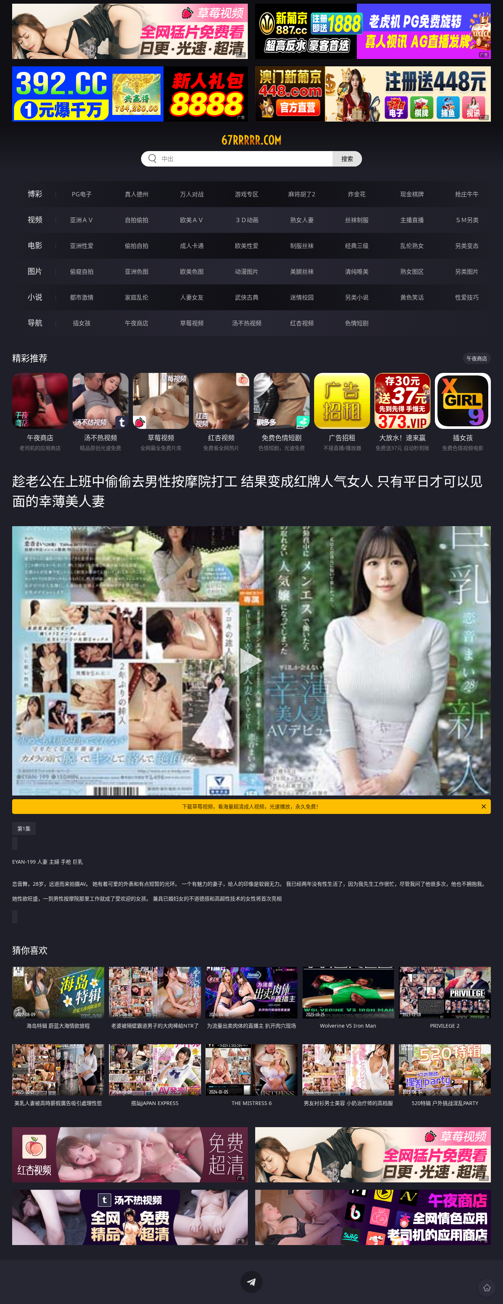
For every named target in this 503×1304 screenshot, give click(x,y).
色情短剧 (357, 323)
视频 (35, 220)
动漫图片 (246, 272)
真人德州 (136, 194)
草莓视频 (192, 323)
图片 (35, 271)
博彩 (35, 194)
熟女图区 (412, 272)
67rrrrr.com (251, 140)
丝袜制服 (357, 220)
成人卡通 (192, 246)
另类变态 (467, 246)
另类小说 (357, 297)
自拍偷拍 (136, 220)
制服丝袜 (302, 246)
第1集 (24, 828)
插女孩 (82, 323)
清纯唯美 (357, 272)
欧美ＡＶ (192, 220)
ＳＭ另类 (467, 220)
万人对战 (192, 194)
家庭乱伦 (136, 297)
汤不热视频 (246, 323)
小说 (35, 297)
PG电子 (82, 194)
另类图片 (467, 272)
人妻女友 (192, 297)
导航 (35, 323)
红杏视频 (302, 323)
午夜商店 (136, 323)
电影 (35, 246)
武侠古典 (246, 297)
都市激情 (82, 297)
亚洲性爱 (82, 246)
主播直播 (412, 220)
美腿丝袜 (302, 272)
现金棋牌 (412, 194)
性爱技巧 (467, 297)
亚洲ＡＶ (82, 220)
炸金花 (357, 194)
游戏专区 (246, 194)
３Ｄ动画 (246, 220)
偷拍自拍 (136, 246)
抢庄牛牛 (467, 194)
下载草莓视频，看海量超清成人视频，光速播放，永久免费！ (251, 806)
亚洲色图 (136, 272)
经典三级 (357, 246)
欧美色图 (192, 272)
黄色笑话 (412, 297)
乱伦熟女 (412, 246)
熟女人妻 (302, 220)
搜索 (347, 159)
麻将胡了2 (301, 194)
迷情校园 (302, 297)
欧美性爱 (246, 246)
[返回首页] (487, 1288)
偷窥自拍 (82, 272)
